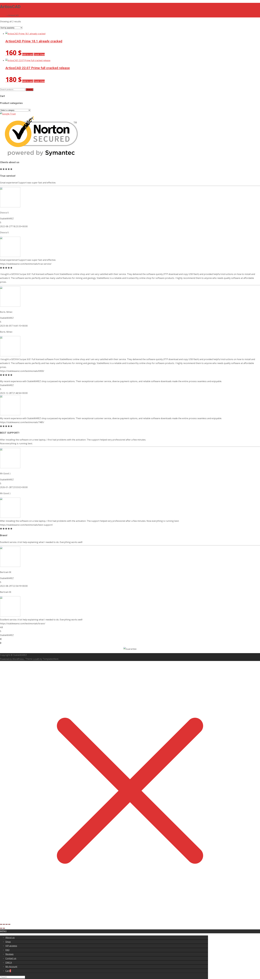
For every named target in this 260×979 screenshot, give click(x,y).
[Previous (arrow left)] (1, 928)
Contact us (10, 958)
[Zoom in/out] (1, 924)
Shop (8, 941)
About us (10, 937)
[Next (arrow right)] (4, 928)
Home (3, 15)
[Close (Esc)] (9, 924)
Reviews (9, 954)
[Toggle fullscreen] (4, 924)
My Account (11, 966)
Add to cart (27, 54)
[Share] (6, 924)
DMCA (8, 962)
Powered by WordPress (12, 658)
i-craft (36, 658)
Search (29, 90)
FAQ (7, 949)
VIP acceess (11, 945)
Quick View (39, 54)
